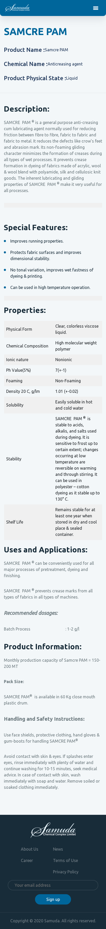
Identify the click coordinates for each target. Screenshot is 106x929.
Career (27, 860)
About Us (29, 849)
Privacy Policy (65, 871)
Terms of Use (65, 860)
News (58, 849)
